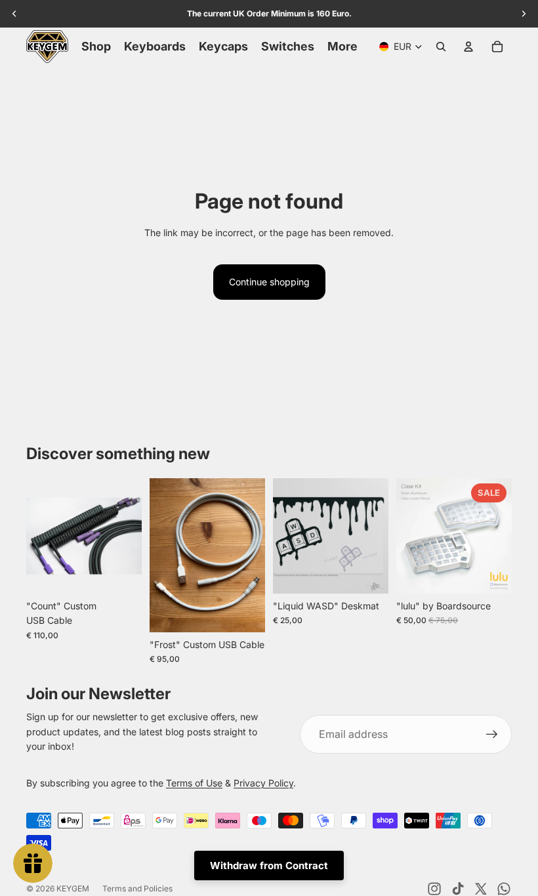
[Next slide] (131, 535)
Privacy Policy (263, 782)
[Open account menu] (468, 46)
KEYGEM (72, 888)
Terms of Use (194, 782)
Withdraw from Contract (269, 865)
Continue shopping (269, 281)
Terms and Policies (137, 888)
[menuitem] (342, 46)
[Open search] (440, 46)
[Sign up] (492, 734)
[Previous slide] (36, 535)
